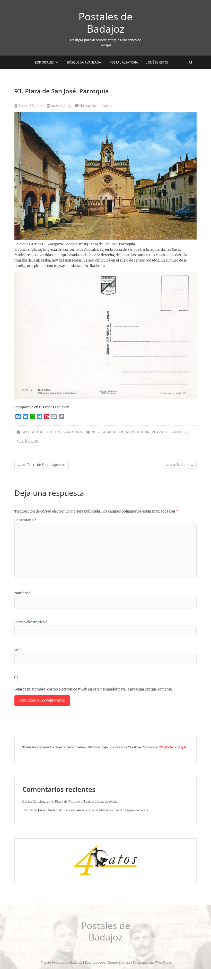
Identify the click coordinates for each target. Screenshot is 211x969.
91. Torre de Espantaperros (41, 465)
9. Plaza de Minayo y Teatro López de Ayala (84, 801)
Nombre (22, 593)
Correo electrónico (31, 622)
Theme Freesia (118, 962)
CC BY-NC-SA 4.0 (172, 747)
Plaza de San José (169, 432)
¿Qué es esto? (157, 62)
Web (18, 650)
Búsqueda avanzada (84, 62)
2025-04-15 (60, 106)
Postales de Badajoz (105, 22)
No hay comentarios (95, 106)
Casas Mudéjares (118, 432)
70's (95, 432)
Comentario (25, 520)
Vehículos (27, 441)
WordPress (163, 962)
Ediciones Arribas (63, 432)
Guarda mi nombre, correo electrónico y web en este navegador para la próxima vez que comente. (93, 689)
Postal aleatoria (124, 62)
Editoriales (44, 62)
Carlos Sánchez (30, 106)
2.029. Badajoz (180, 465)
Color (143, 432)
